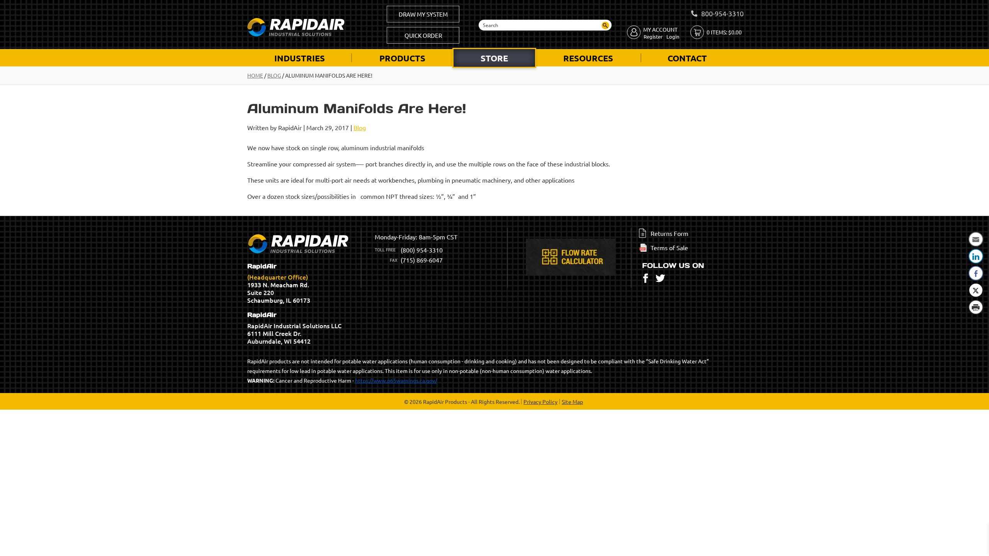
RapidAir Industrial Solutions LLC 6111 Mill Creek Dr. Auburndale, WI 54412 (294, 328)
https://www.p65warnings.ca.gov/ (396, 380)
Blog (274, 75)
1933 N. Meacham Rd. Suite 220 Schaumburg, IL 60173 (278, 283)
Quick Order (423, 35)
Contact (687, 58)
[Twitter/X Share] (976, 290)
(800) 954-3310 (422, 250)
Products (402, 58)
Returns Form (669, 233)
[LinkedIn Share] (976, 256)
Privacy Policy (540, 401)
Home (255, 75)
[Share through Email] (976, 239)
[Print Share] (976, 307)
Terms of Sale (669, 247)
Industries (299, 58)
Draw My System (423, 14)
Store (494, 58)
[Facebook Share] (976, 273)
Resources (588, 58)
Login (672, 36)
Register (653, 36)
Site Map (572, 401)
